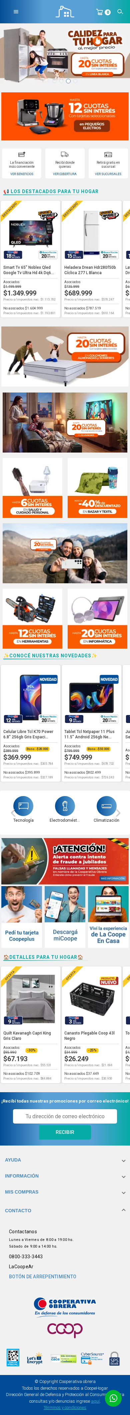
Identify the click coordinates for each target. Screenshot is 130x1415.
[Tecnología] (23, 806)
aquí (95, 1401)
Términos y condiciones (65, 1407)
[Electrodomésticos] (65, 806)
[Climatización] (107, 806)
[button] (65, 1160)
